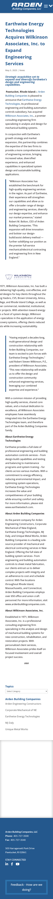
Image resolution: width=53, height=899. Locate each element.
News (22, 70)
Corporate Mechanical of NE (21, 710)
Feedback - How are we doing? (26, 887)
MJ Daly (9, 722)
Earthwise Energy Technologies (22, 716)
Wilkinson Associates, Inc (19, 115)
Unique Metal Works (16, 729)
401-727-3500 (21, 835)
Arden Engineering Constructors (23, 703)
